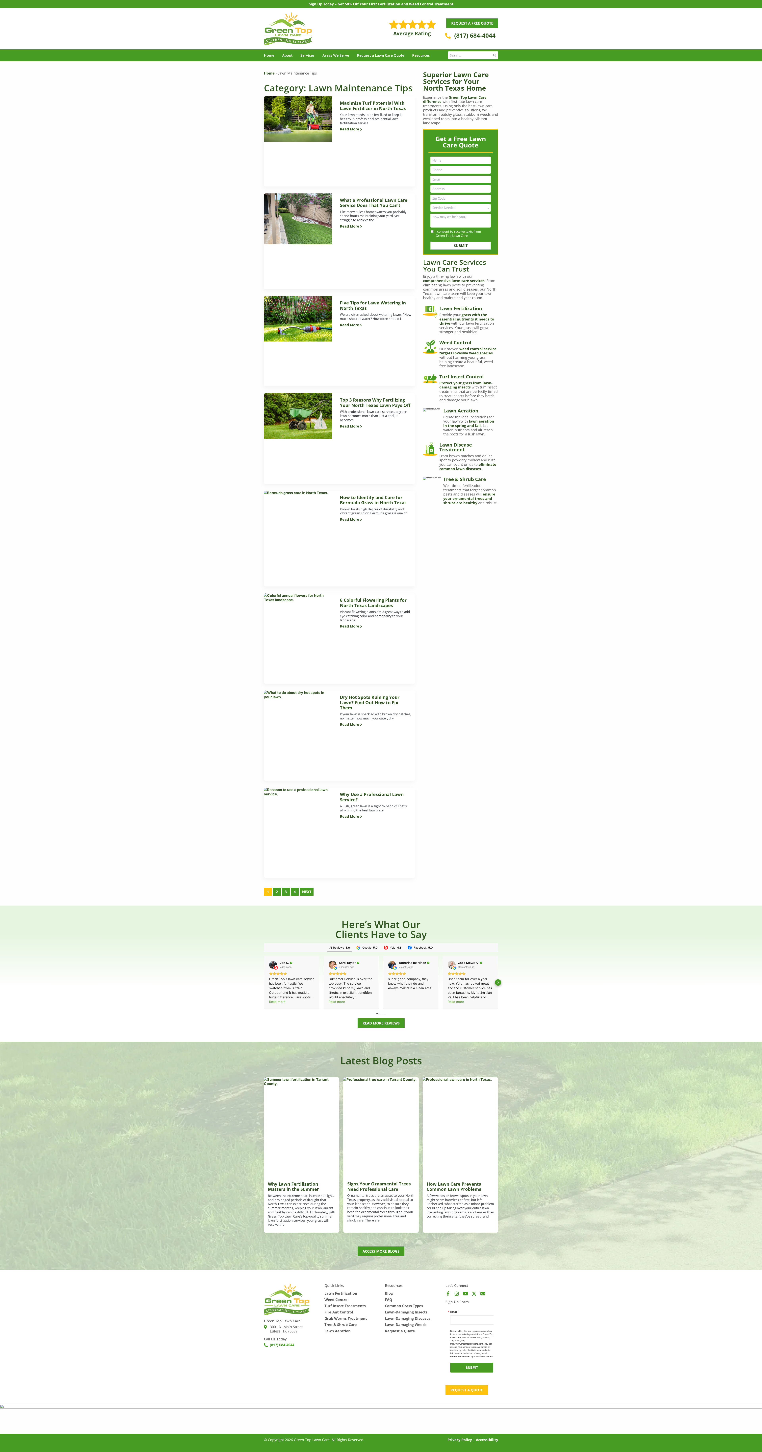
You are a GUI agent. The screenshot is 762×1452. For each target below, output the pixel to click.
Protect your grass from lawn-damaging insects (466, 385)
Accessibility (487, 1439)
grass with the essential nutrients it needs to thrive (466, 319)
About (287, 55)
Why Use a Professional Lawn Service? (372, 797)
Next (306, 891)
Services (307, 55)
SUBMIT (461, 245)
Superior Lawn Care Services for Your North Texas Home (456, 81)
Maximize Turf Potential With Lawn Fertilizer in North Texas (373, 105)
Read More (350, 129)
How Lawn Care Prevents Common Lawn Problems (454, 1186)
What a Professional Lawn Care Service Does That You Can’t (373, 202)
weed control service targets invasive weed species (467, 351)
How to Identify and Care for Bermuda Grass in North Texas (373, 500)
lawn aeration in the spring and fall (468, 423)
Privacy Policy (459, 1439)
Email (454, 1311)
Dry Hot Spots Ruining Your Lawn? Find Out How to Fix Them (369, 702)
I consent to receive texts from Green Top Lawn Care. (458, 234)
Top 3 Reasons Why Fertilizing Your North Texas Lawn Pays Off (375, 402)
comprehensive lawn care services (454, 280)
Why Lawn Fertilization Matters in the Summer (293, 1186)
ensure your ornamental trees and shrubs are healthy (469, 498)
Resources (421, 55)
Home (269, 55)
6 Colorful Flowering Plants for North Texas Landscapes (373, 602)
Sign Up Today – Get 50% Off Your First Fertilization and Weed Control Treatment (381, 4)
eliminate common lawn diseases (467, 466)
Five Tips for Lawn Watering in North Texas (373, 305)
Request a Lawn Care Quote (380, 55)
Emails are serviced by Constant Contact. (471, 1356)
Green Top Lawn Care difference (455, 99)
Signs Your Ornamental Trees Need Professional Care (379, 1186)
